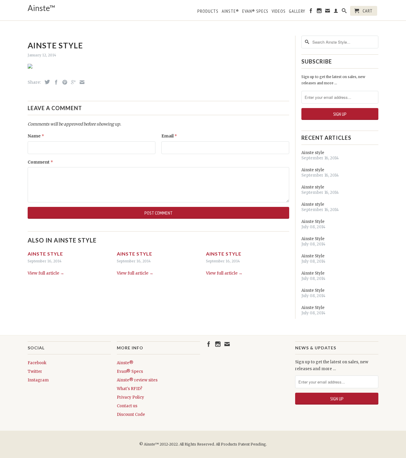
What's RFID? (129, 388)
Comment (40, 162)
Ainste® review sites (137, 380)
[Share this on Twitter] (46, 82)
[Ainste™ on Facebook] (311, 11)
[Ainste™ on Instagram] (319, 11)
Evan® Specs (130, 371)
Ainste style (45, 253)
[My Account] (336, 11)
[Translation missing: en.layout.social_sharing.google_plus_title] (72, 82)
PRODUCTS (207, 11)
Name (36, 136)
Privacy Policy (130, 397)
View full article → (46, 273)
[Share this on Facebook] (55, 82)
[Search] (344, 11)
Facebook (37, 362)
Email (169, 136)
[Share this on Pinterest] (63, 82)
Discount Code (131, 414)
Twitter (35, 371)
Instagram (38, 380)
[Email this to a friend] (80, 82)
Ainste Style (313, 221)
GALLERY (297, 11)
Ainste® (230, 11)
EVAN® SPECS (255, 11)
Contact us (127, 405)
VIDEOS (279, 11)
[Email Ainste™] (327, 11)
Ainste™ (41, 8)
